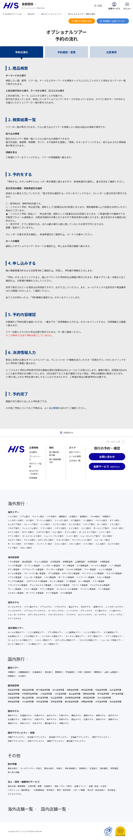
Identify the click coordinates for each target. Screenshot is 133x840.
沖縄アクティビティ (16, 737)
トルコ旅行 (100, 544)
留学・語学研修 (64, 790)
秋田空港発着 (101, 689)
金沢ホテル (113, 715)
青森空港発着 (87, 689)
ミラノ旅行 (114, 524)
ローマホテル (100, 614)
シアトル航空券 (14, 577)
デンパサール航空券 (55, 569)
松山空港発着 (56, 697)
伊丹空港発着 (103, 693)
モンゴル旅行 (74, 524)
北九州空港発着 (104, 697)
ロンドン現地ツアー (16, 644)
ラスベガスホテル (55, 614)
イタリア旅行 (89, 524)
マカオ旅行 (95, 516)
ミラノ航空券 (98, 581)
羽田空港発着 (13, 689)
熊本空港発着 (42, 701)
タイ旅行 (30, 520)
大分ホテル (37, 723)
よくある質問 (51, 408)
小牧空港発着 (46, 693)
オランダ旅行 (28, 532)
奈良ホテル (64, 719)
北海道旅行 (37, 672)
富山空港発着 (74, 693)
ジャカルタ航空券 (74, 569)
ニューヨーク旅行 (102, 540)
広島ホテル (88, 719)
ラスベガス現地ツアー (88, 640)
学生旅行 (93, 768)
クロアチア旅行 (43, 532)
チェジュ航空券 (41, 561)
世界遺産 (114, 768)
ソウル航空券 (13, 561)
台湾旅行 (73, 516)
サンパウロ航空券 (15, 581)
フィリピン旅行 (61, 520)
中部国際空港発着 (30, 693)
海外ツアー (13, 512)
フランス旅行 (46, 528)
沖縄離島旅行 (24, 672)
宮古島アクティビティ (58, 737)
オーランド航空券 (66, 577)
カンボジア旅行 (14, 524)
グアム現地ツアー (55, 632)
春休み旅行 (13, 768)
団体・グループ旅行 (63, 786)
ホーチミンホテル (56, 610)
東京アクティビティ (100, 737)
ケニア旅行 (13, 547)
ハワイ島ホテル (31, 606)
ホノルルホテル (14, 606)
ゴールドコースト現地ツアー (20, 640)
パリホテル (71, 614)
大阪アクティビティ (35, 741)
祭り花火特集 (13, 772)
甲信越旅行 (70, 672)
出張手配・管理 (35, 786)
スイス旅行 (86, 528)
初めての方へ (75, 452)
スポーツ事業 (79, 790)
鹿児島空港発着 (72, 701)
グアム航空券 (54, 573)
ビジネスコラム (14, 794)
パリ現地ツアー (34, 644)
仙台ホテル (51, 715)
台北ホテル (86, 606)
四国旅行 (12, 676)
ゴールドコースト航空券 (67, 589)
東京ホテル (13, 715)
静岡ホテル (88, 715)
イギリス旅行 (60, 528)
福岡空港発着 (89, 697)
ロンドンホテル (85, 614)
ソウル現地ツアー (31, 636)
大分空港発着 (28, 701)
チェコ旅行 (57, 532)
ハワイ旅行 (13, 516)
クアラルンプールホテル (35, 610)
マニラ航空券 (68, 565)
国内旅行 (16, 659)
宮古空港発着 (115, 701)
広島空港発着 (13, 697)
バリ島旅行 (88, 520)
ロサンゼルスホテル (36, 614)
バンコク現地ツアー (92, 632)
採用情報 (33, 477)
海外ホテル (13, 602)
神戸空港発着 (117, 693)
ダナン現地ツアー (95, 636)
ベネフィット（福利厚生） (19, 790)
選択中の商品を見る (83, 21)
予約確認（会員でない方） (114, 21)
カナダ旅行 (29, 544)
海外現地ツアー (16, 628)
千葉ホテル (64, 715)
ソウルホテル (60, 606)
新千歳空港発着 (43, 689)
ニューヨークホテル (16, 614)
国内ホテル (13, 711)
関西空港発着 (89, 693)
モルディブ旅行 (14, 540)
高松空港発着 (42, 697)
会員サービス (114, 8)
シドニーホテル (115, 614)
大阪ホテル (39, 719)
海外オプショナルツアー (51, 14)
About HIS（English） (34, 472)
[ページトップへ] (123, 441)
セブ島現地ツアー (111, 632)
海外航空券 (13, 557)
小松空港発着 (60, 693)
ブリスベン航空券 (88, 589)
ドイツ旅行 (74, 528)
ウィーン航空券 (14, 589)
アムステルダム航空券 (99, 585)
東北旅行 (49, 672)
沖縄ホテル (64, 723)
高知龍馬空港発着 (72, 697)
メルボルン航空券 (15, 593)
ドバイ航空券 (52, 593)
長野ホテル (101, 715)
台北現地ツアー (14, 636)
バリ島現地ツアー (73, 632)
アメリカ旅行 (29, 540)
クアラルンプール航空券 (32, 569)
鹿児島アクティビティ (76, 741)
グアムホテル (46, 606)
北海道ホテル (26, 715)
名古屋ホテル (13, 719)
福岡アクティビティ (55, 741)
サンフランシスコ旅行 (82, 540)
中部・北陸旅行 (84, 672)
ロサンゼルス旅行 (46, 540)
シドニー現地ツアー (44, 640)
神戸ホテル (51, 719)
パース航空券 (104, 589)
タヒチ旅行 (107, 536)
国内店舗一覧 (53, 809)
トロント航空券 (103, 577)
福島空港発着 (13, 693)
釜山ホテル (73, 606)
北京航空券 (92, 561)
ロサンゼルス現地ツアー (66, 640)
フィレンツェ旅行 (30, 528)
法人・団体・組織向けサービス (24, 781)
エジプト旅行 (114, 544)
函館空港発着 (73, 689)
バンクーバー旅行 (44, 544)
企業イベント (80, 786)
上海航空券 (80, 561)
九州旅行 (22, 676)
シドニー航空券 (30, 589)
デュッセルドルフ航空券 (40, 585)
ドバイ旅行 (88, 544)
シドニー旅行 (105, 532)
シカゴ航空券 (50, 577)
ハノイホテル (72, 610)
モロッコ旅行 (26, 547)
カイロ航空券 (66, 593)
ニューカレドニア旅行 (90, 536)
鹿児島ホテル (50, 723)
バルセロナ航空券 (61, 585)
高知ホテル (101, 719)
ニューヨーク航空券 (33, 577)
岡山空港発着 (28, 697)
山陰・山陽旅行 (111, 672)
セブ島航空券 (82, 565)
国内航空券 (13, 685)
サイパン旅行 (38, 516)
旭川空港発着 (58, 689)
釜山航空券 (27, 561)
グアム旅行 (25, 516)
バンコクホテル (15, 610)
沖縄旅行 (12, 672)
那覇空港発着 (87, 701)
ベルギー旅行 (117, 528)
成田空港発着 (28, 689)
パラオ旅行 (51, 516)
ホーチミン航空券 (99, 565)
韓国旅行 (63, 516)
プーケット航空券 (32, 565)
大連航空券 (104, 561)
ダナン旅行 (114, 520)
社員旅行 (48, 786)
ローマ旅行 (102, 524)
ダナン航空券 (13, 569)
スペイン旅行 (13, 532)
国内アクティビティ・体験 (21, 732)
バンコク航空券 (15, 565)
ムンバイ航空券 (105, 569)
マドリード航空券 (80, 585)
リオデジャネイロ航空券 (36, 581)
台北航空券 (55, 561)
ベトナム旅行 (101, 520)
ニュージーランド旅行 (53, 536)
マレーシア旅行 (31, 524)
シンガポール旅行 (15, 520)
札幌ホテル (39, 715)
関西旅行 (98, 672)
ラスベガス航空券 (114, 573)
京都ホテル (27, 719)
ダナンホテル (86, 610)
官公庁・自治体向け (96, 790)
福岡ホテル (113, 719)
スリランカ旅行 (59, 524)
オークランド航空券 (34, 593)
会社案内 (33, 452)
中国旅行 (106, 516)
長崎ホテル (13, 723)
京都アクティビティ (16, 741)
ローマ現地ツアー (51, 644)
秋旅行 (59, 768)
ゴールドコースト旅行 (31, 536)
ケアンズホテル (14, 618)
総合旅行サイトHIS (12, 14)
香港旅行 (84, 516)
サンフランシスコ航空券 (93, 573)
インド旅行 (45, 524)
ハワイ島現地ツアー (36, 632)
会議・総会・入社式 (97, 786)
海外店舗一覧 (20, 809)
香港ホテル (98, 606)
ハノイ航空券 (115, 565)
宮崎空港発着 (56, 701)
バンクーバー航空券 (85, 577)
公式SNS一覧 (74, 460)
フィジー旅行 (72, 536)
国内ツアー (13, 667)
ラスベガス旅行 (63, 540)
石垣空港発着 (101, 701)
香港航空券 (68, 561)
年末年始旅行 (71, 768)
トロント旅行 (60, 544)
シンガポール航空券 (51, 565)
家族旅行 (83, 768)
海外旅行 (31, 14)
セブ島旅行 (75, 520)
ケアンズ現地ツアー (114, 636)
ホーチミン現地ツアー (75, 636)
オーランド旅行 (14, 544)
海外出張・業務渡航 (16, 786)
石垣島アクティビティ (36, 737)
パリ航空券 (71, 581)
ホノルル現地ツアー (16, 632)
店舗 (99, 5)
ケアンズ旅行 (13, 536)
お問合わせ (68, 432)
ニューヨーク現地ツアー (111, 640)
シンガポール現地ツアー (52, 636)
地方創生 (111, 790)
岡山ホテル (76, 719)
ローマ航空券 (84, 581)
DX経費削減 (39, 790)
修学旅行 (50, 790)
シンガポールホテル (114, 606)
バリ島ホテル (115, 610)
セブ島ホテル (101, 610)
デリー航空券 (90, 569)
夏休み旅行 (49, 768)
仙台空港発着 (115, 689)
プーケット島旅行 (44, 520)
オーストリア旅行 (101, 528)
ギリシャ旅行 (70, 532)
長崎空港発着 (13, 701)
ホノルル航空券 (14, 573)
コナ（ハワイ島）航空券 (34, 573)
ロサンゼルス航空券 (71, 573)
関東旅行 (59, 672)
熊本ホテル (25, 723)
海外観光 (104, 768)
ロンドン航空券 (56, 581)
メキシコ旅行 (75, 544)
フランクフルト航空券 (17, 585)
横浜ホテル (76, 715)
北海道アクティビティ (80, 737)
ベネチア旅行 (13, 528)
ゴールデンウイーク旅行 (31, 768)
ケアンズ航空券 (47, 589)
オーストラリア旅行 (87, 532)
